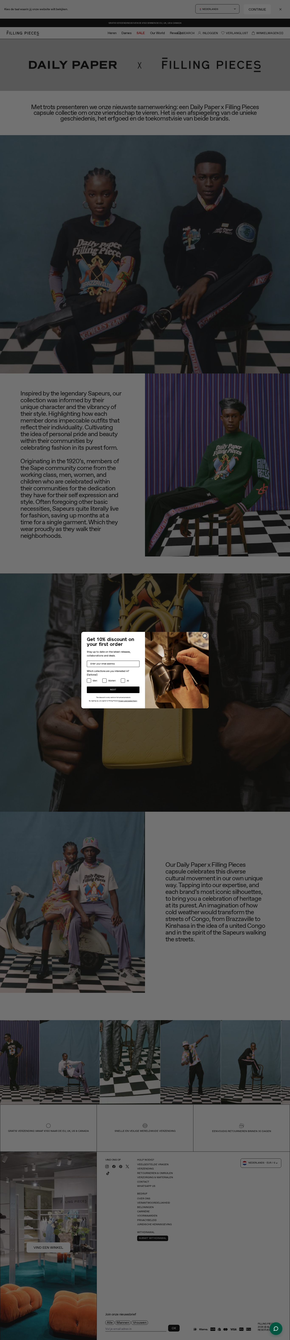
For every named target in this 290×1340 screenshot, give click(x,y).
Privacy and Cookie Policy (127, 701)
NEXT (113, 689)
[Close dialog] (205, 636)
